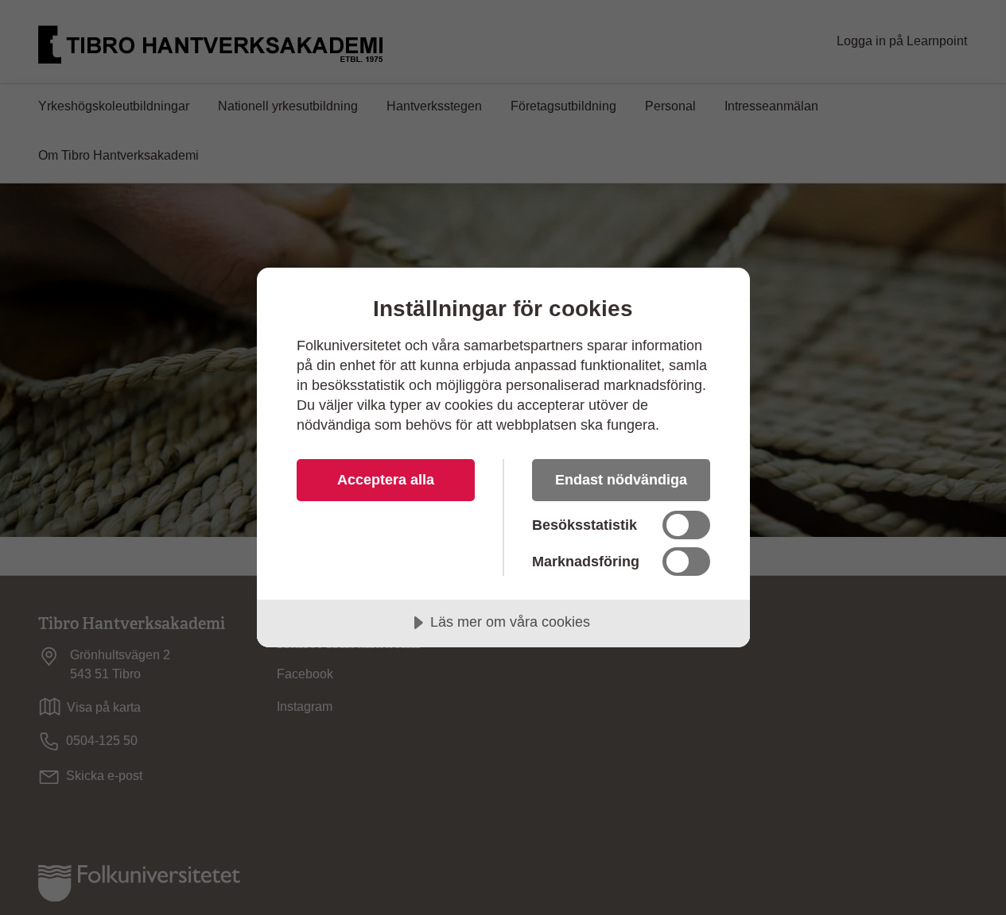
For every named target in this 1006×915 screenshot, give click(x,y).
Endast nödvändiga (621, 480)
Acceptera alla (385, 480)
